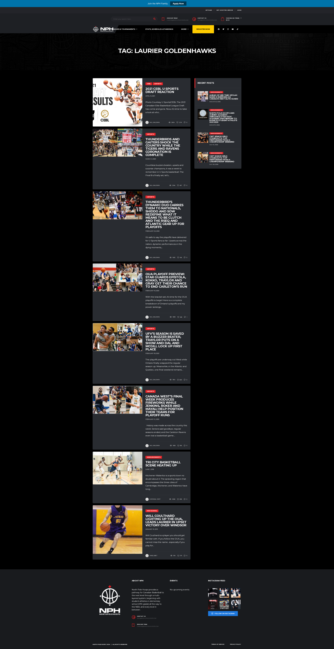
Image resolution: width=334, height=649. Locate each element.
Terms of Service (217, 644)
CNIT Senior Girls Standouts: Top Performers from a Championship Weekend (221, 139)
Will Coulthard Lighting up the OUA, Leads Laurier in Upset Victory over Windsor (165, 520)
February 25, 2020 (152, 231)
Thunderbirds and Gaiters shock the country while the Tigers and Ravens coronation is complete (162, 147)
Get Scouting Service (224, 10)
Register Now (203, 29)
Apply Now (178, 3)
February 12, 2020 (152, 419)
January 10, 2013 (151, 529)
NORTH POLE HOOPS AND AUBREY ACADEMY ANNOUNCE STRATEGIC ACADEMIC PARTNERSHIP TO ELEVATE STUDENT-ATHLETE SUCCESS (223, 117)
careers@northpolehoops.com (177, 20)
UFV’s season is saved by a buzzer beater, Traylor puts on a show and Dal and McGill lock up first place (164, 341)
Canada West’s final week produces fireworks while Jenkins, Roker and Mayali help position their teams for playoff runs (164, 405)
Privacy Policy (235, 644)
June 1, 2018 (149, 469)
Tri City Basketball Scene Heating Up (163, 463)
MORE (183, 29)
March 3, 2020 (150, 159)
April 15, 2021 (150, 96)
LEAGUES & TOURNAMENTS (123, 29)
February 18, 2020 (152, 353)
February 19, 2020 (152, 291)
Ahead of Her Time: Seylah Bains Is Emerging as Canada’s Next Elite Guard (223, 97)
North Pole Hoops (99, 644)
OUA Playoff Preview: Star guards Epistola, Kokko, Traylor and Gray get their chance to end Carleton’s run (166, 280)
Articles (208, 10)
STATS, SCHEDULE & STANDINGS (159, 29)
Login (239, 10)
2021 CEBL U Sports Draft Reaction (161, 90)
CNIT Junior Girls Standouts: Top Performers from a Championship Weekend (221, 159)
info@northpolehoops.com (207, 20)
